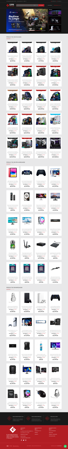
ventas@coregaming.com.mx (11, 1)
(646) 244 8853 (19, 1)
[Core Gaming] (10, 5)
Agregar (13, 57)
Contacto (36, 434)
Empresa (36, 432)
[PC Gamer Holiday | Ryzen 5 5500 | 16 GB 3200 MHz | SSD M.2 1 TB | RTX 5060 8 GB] (55, 71)
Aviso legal (51, 432)
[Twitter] (24, 1)
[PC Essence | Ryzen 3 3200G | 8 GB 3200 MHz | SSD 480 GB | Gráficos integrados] (12, 47)
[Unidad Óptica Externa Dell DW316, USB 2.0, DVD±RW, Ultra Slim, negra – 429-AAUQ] (55, 244)
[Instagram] (25, 1)
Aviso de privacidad (52, 430)
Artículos (54, 1)
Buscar (41, 5)
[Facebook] (21, 440)
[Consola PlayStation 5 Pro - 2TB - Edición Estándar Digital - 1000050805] (12, 321)
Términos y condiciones (53, 434)
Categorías (50, 5)
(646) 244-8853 (23, 436)
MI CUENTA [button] (59, 1)
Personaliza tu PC (57, 5)
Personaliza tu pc (38, 430)
